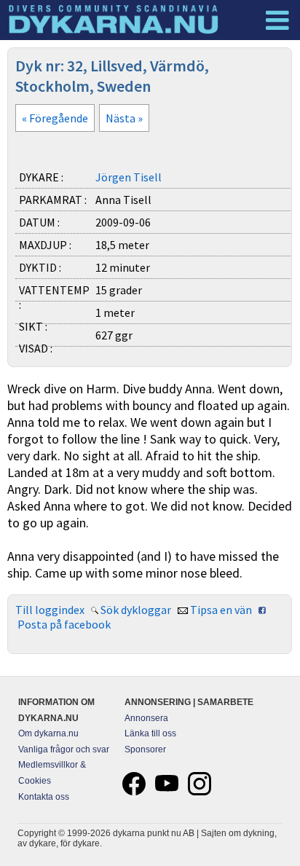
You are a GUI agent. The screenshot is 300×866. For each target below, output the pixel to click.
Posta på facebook (64, 624)
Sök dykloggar (135, 609)
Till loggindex (49, 609)
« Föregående (55, 118)
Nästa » (124, 118)
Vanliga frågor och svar (63, 749)
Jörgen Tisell (128, 177)
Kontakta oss (43, 797)
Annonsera (146, 718)
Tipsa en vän (221, 609)
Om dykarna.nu (48, 733)
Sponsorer (145, 749)
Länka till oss (150, 733)
